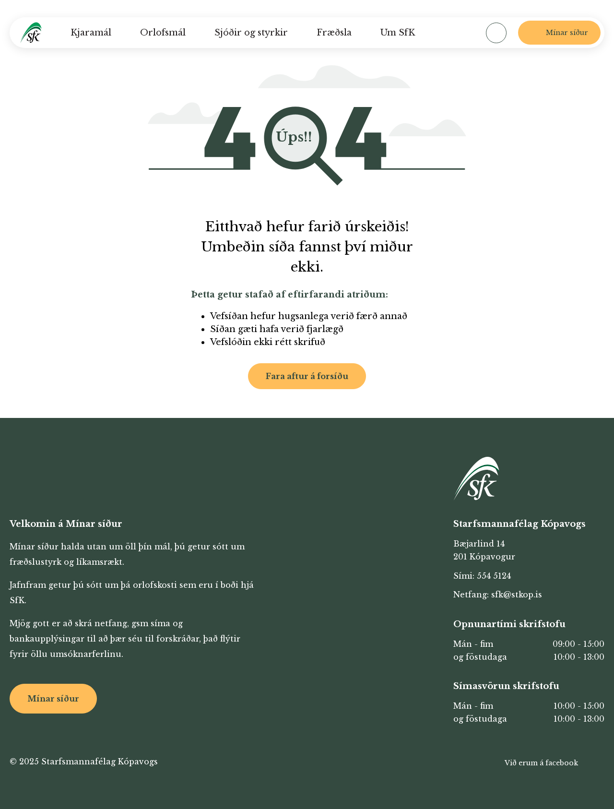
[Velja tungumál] (456, 33)
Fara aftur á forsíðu (307, 376)
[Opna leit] (496, 33)
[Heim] (31, 32)
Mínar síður (53, 698)
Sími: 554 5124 (482, 576)
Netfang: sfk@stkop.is (497, 594)
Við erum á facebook (541, 763)
